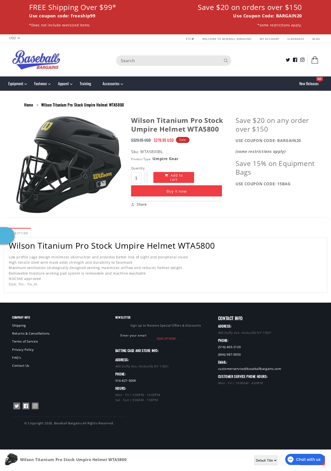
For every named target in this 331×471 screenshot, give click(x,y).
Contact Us (20, 365)
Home (28, 105)
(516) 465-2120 (229, 347)
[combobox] (173, 60)
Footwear (40, 83)
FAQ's (16, 357)
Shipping (19, 325)
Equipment (15, 83)
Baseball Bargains (68, 423)
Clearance (296, 39)
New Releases (309, 83)
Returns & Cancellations (31, 333)
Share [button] (142, 204)
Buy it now (176, 191)
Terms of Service (25, 341)
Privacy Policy (23, 349)
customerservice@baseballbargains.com (249, 368)
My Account (270, 39)
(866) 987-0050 (229, 354)
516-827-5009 (125, 380)
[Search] (226, 60)
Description (17, 233)
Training (85, 83)
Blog (316, 39)
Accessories (110, 83)
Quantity (138, 168)
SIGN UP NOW (166, 338)
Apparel (63, 83)
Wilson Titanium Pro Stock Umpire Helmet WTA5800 (82, 105)
